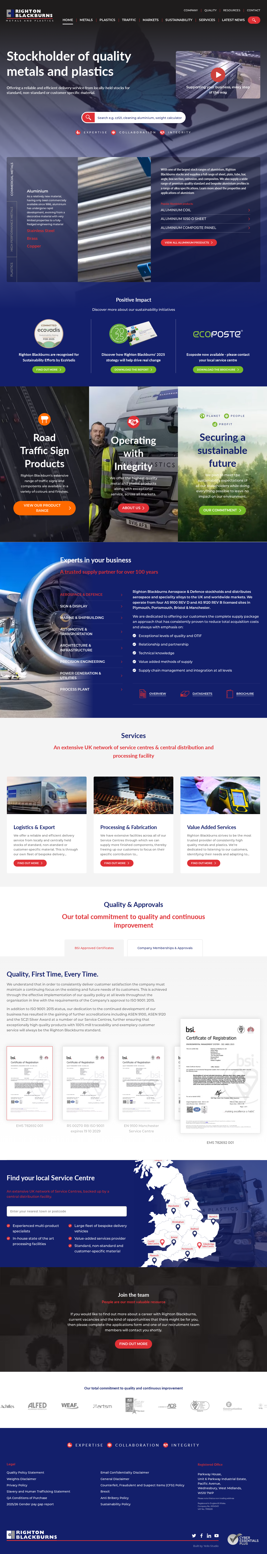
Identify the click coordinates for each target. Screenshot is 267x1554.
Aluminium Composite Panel (188, 228)
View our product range (42, 508)
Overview (157, 694)
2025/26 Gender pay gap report (30, 1504)
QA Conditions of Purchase (27, 1498)
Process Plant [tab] (74, 689)
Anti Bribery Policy (115, 1498)
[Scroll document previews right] (172, 1083)
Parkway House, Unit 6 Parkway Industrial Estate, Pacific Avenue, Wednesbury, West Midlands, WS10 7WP (222, 1483)
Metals (86, 20)
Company (191, 10)
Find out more (133, 1344)
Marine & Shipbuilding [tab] (82, 618)
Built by (206, 1546)
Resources (231, 10)
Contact (253, 10)
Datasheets (202, 694)
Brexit (105, 1491)
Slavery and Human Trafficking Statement (38, 1491)
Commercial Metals (12, 179)
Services (207, 20)
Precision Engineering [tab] (82, 662)
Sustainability (178, 20)
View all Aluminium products (187, 242)
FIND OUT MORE (47, 369)
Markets (151, 20)
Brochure (245, 694)
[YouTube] (216, 1536)
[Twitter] (194, 1536)
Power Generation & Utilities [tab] (80, 675)
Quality (210, 10)
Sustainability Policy (116, 1504)
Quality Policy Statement (25, 1472)
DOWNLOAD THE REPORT (132, 369)
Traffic (129, 20)
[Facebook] (201, 1536)
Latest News (233, 20)
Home (68, 20)
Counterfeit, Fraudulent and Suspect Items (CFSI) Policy (142, 1485)
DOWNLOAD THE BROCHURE (216, 369)
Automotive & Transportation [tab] (76, 631)
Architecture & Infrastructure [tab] (76, 647)
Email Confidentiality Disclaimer (125, 1472)
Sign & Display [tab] (73, 606)
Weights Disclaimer (21, 1479)
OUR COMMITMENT (220, 510)
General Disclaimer (115, 1479)
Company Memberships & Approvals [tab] (165, 948)
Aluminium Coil (176, 210)
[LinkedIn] (209, 1536)
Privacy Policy (17, 1485)
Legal (11, 1464)
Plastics (107, 20)
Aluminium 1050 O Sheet (183, 219)
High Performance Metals (12, 229)
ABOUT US (131, 508)
